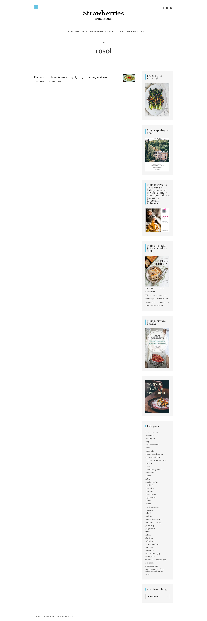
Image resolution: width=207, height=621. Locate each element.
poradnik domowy (153, 522)
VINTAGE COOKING (135, 31)
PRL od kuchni (151, 432)
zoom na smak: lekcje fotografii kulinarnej (154, 570)
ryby (147, 532)
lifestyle (148, 476)
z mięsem (149, 563)
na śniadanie (150, 494)
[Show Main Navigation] (36, 7)
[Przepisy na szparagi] (157, 100)
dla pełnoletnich (152, 457)
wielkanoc (149, 550)
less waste (149, 473)
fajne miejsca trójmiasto (155, 460)
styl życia (149, 538)
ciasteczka (149, 451)
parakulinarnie (152, 507)
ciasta (147, 448)
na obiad (40, 81)
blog (147, 441)
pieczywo (149, 510)
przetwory (149, 525)
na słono (149, 491)
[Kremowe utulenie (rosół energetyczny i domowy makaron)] (129, 78)
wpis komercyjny (152, 553)
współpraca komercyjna (155, 560)
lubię (147, 479)
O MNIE (121, 31)
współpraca (150, 556)
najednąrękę (150, 497)
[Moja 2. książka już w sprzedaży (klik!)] (157, 271)
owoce (148, 504)
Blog (70, 31)
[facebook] (163, 8)
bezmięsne (150, 438)
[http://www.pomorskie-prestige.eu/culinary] (157, 396)
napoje (148, 501)
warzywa (149, 547)
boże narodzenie (152, 445)
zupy (147, 574)
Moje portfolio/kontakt (103, 31)
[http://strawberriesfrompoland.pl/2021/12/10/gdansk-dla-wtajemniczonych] (157, 154)
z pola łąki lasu (151, 566)
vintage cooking (152, 544)
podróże (148, 516)
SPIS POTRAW (81, 31)
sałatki (148, 535)
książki (148, 466)
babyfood (149, 435)
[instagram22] (167, 8)
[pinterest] (171, 8)
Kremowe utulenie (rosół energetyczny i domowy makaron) (71, 77)
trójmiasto (150, 541)
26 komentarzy (53, 81)
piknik (148, 513)
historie (148, 463)
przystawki (150, 528)
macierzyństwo (151, 482)
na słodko (149, 488)
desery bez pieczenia (154, 454)
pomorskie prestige (154, 519)
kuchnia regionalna (154, 469)
